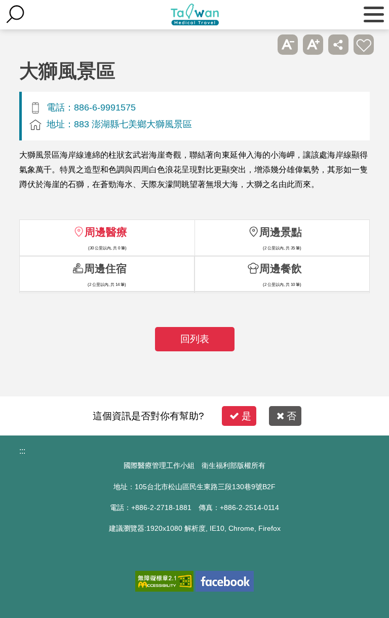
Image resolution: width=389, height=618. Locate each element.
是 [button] (246, 416)
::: (22, 451)
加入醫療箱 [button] (364, 44)
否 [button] (291, 416)
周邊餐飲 (280, 268)
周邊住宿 (105, 268)
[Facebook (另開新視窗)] (225, 581)
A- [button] (288, 44)
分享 (338, 44)
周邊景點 (280, 232)
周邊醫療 (106, 232)
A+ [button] (313, 44)
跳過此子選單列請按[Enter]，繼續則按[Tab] (262, 44)
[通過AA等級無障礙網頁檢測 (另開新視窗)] (164, 581)
